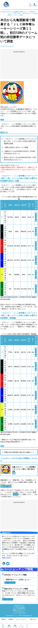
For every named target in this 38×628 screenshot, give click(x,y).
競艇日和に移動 (5, 486)
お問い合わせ (22, 613)
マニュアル (15, 613)
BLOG (6, 11)
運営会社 (3, 619)
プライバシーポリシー (21, 619)
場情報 (14, 610)
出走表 (16, 605)
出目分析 (22, 607)
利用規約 (10, 619)
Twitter (15, 494)
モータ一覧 (16, 608)
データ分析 (16, 607)
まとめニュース (21, 610)
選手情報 (36, 217)
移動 (13, 473)
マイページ (21, 611)
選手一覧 (21, 605)
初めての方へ (6, 558)
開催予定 (22, 608)
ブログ (15, 611)
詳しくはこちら (9, 583)
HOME (2, 11)
